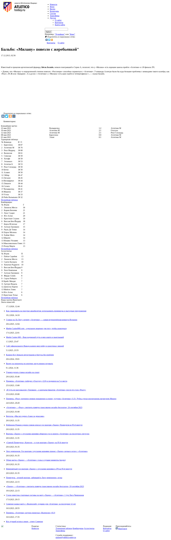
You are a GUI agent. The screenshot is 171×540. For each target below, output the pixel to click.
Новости (35, 528)
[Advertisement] (30, 60)
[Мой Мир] (13, 116)
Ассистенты (89, 528)
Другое (53, 18)
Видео (52, 9)
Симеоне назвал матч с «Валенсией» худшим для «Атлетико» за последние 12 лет (41, 504)
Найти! (48, 32)
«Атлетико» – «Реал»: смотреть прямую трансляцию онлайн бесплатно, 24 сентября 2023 (44, 407)
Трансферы (54, 16)
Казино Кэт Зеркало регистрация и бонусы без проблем (30, 355)
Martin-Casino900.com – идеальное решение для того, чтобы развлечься (36, 328)
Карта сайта (60, 25)
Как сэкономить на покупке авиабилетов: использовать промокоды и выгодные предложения (46, 311)
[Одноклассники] (52, 39)
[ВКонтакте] (46, 39)
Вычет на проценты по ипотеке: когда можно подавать (29, 364)
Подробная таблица (9, 200)
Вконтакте (122, 529)
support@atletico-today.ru (66, 537)
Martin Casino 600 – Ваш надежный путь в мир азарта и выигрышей (35, 337)
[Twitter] (49, 39)
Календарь (54, 11)
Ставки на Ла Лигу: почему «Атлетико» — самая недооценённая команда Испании (41, 320)
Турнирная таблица (64, 528)
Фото (52, 7)
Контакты (59, 22)
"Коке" (72, 34)
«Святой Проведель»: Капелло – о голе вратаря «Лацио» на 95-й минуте (37, 442)
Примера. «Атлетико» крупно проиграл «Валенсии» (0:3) (30, 513)
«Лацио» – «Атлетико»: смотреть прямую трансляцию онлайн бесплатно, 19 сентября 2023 (45, 486)
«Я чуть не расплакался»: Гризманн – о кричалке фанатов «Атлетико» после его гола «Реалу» (46, 390)
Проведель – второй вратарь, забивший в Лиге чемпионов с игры (34, 478)
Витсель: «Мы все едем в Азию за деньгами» (25, 416)
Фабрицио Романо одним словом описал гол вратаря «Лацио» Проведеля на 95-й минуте (44, 425)
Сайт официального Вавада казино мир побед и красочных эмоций (35, 346)
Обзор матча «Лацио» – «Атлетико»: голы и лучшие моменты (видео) (36, 460)
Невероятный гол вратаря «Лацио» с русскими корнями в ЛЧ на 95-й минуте (39, 469)
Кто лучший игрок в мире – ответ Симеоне (24, 521)
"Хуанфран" (60, 34)
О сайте (58, 20)
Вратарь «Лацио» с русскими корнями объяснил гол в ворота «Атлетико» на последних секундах (47, 434)
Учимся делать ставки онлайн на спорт (22, 372)
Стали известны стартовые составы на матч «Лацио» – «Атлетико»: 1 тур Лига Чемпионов (45, 495)
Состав (53, 13)
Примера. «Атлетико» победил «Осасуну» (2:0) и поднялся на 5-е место (36, 381)
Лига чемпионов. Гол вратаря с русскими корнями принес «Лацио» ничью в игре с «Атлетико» (47, 451)
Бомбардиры (78, 528)
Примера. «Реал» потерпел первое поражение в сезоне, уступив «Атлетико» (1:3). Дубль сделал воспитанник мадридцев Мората (61, 399)
